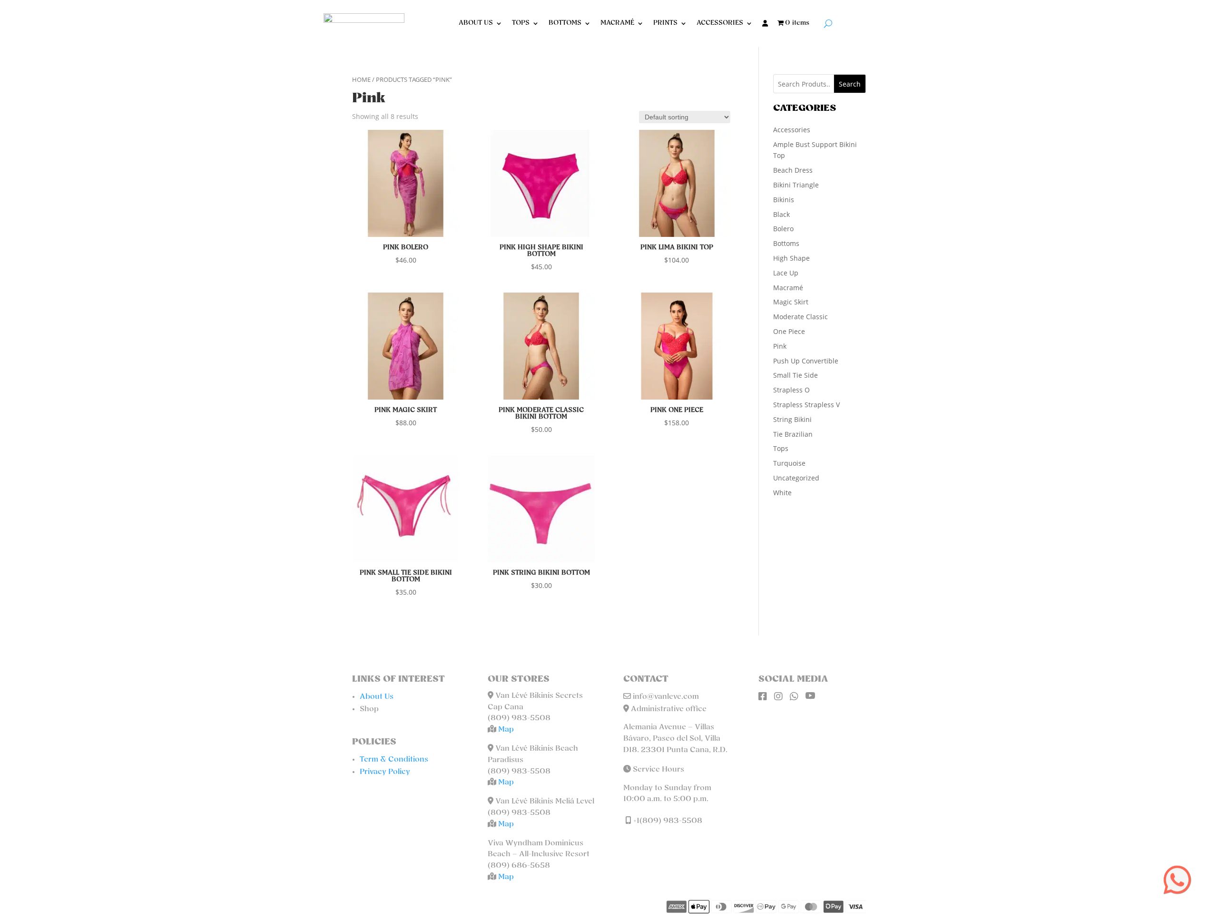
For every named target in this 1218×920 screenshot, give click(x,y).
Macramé (788, 287)
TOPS (521, 23)
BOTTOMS (565, 23)
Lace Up (785, 272)
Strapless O (791, 389)
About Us (376, 697)
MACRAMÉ (617, 23)
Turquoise (789, 463)
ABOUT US (476, 23)
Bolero (783, 228)
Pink (779, 346)
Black (781, 214)
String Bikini (792, 419)
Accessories (791, 129)
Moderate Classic (800, 316)
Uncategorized (796, 477)
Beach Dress (793, 170)
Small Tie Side (795, 375)
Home (361, 79)
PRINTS (665, 23)
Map (506, 730)
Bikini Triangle (796, 184)
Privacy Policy (385, 772)
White (782, 492)
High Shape (791, 258)
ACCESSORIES (720, 23)
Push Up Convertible (805, 360)
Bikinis (783, 199)
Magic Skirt (790, 301)
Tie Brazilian (793, 434)
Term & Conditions (394, 759)
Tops (780, 448)
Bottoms (786, 243)
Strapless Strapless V (806, 404)
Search (850, 83)
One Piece (789, 331)
